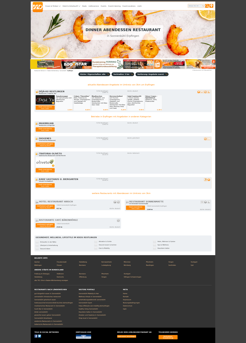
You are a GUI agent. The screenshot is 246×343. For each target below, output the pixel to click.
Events (103, 6)
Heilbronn (60, 274)
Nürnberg (127, 265)
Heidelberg (83, 262)
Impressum (127, 300)
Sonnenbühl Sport (85, 303)
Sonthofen (172, 265)
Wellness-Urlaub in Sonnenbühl (90, 296)
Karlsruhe (60, 277)
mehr (139, 6)
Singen (171, 262)
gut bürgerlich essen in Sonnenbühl (47, 293)
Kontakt (126, 296)
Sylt (192, 265)
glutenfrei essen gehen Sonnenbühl (47, 315)
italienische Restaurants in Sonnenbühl (48, 324)
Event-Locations (129, 6)
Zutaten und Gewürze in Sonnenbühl (92, 315)
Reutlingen (150, 265)
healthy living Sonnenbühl (88, 309)
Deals (84, 6)
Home (125, 293)
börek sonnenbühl (41, 312)
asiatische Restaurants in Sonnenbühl (48, 321)
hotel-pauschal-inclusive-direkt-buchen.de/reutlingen (53, 303)
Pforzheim (149, 262)
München (127, 262)
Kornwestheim (106, 262)
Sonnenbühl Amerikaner (43, 318)
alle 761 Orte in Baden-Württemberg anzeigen (51, 280)
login (125, 309)
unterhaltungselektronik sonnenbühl (92, 300)
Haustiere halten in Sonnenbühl (90, 312)
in (40, 70)
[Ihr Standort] (211, 6)
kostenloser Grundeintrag (168, 337)
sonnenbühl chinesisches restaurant (47, 296)
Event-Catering (114, 6)
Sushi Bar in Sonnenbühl (43, 309)
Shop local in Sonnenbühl (88, 318)
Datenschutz (127, 306)
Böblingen (38, 265)
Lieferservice (94, 6)
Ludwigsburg (106, 265)
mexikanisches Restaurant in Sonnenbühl (49, 306)
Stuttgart (194, 262)
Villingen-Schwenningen (132, 277)
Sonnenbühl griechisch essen (45, 300)
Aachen (37, 262)
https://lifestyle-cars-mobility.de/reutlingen (94, 306)
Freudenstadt (61, 262)
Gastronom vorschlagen (127, 336)
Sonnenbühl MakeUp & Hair (89, 293)
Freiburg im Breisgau (42, 274)
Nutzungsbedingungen (131, 303)
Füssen (59, 265)
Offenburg (82, 277)
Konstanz (82, 265)
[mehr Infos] (45, 100)
